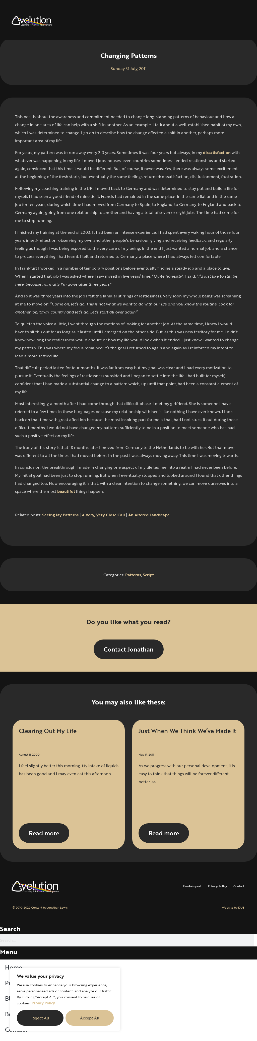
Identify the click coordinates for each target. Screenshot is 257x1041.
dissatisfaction (217, 152)
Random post (192, 886)
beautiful (66, 491)
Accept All (89, 1018)
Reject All (40, 1018)
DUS (241, 907)
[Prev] (70, 529)
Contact (238, 886)
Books (14, 1013)
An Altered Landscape (149, 515)
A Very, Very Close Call (103, 515)
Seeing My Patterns (60, 515)
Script (148, 575)
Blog (11, 998)
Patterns (133, 575)
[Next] (186, 529)
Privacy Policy (43, 1003)
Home (13, 967)
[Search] (255, 940)
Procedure (19, 982)
